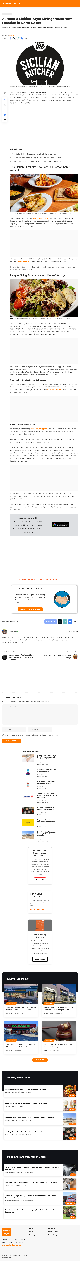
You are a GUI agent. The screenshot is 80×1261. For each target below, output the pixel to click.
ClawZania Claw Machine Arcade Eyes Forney (46, 770)
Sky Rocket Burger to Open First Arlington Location (25, 1089)
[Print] (22, 38)
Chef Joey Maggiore (39, 429)
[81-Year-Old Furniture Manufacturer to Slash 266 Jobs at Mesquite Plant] (59, 994)
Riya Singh (12, 35)
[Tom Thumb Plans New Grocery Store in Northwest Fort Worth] (28, 796)
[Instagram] (74, 631)
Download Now (40, 959)
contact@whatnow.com (12, 1245)
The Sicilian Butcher (41, 218)
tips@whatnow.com (37, 909)
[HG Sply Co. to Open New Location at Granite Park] (28, 810)
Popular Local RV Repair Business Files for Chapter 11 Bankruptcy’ (31, 1183)
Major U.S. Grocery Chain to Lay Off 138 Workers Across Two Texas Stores (21, 1009)
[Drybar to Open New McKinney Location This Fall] (28, 822)
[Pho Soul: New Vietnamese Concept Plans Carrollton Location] (28, 835)
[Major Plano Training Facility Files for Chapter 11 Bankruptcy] (59, 1031)
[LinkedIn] (77, 631)
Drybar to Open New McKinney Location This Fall (47, 821)
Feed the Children (54, 390)
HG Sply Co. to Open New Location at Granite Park (24, 1132)
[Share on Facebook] (10, 38)
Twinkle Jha (47, 1050)
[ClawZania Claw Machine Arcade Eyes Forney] (28, 772)
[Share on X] (14, 38)
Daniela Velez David (42, 764)
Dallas (72, 1095)
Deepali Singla (48, 1013)
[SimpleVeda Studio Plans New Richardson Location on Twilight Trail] (28, 758)
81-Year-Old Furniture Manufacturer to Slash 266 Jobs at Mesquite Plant (58, 1009)
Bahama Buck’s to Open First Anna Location (46, 782)
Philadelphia (70, 1203)
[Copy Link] (18, 38)
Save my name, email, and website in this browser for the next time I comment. (32, 735)
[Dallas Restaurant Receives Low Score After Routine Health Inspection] (21, 1031)
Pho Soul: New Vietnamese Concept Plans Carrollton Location (47, 834)
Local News (11, 1003)
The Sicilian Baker (24, 261)
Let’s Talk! (40, 880)
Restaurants (7, 14)
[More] (26, 38)
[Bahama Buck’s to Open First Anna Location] (28, 784)
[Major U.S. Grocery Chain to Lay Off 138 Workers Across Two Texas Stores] (21, 994)
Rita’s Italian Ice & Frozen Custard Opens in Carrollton (26, 1103)
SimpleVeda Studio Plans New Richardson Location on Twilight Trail (47, 757)
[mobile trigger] (78, 3)
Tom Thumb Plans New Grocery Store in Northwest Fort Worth (47, 795)
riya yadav (9, 1013)
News (73, 1175)
